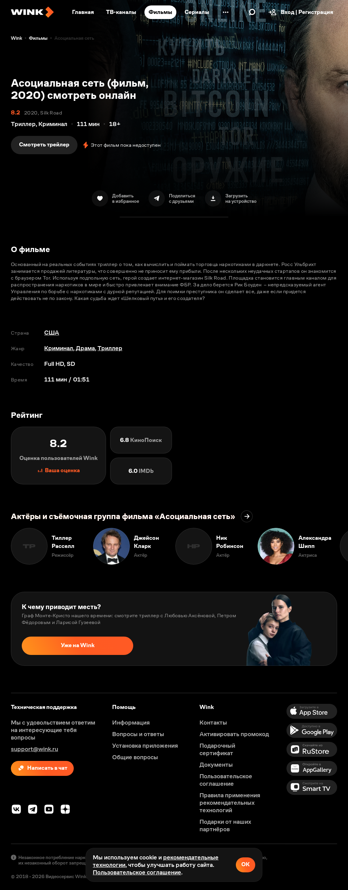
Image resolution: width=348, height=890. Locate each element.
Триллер (110, 348)
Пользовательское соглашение (137, 872)
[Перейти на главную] (32, 12)
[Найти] (252, 12)
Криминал (58, 348)
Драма (85, 348)
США (51, 332)
